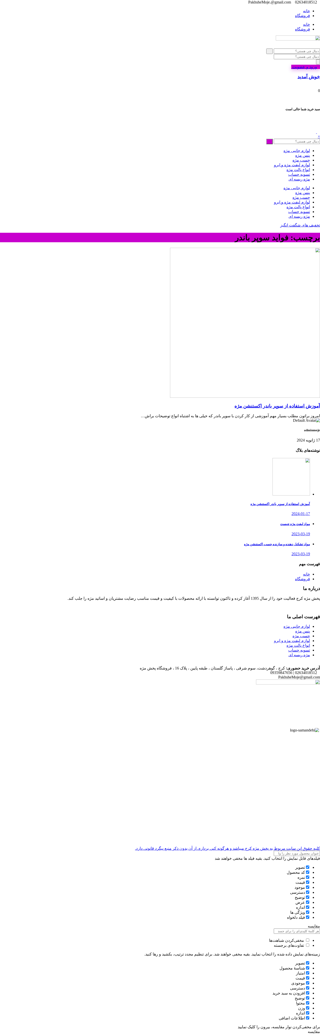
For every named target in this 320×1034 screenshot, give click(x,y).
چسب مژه (301, 160)
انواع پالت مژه (298, 170)
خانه (306, 11)
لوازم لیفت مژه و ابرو (292, 165)
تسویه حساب (299, 174)
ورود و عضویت (304, 67)
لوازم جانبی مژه (297, 150)
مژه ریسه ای (299, 179)
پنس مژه (302, 155)
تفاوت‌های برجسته (289, 945)
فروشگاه (302, 16)
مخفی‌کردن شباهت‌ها (287, 940)
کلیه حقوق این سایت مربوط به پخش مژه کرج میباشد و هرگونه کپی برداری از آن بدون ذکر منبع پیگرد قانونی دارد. (227, 848)
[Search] (318, 61)
